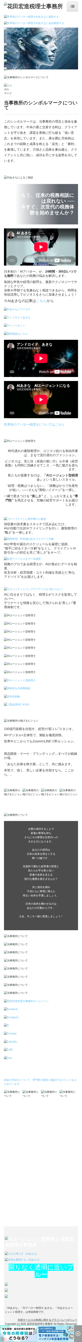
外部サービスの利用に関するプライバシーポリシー (47, 1319)
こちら (41, 301)
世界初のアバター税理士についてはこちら (34, 424)
